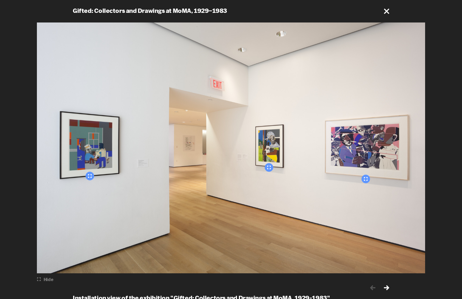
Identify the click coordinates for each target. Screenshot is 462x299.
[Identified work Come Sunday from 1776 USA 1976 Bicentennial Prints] (269, 167)
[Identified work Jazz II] (365, 178)
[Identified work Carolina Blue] (89, 175)
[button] (386, 11)
